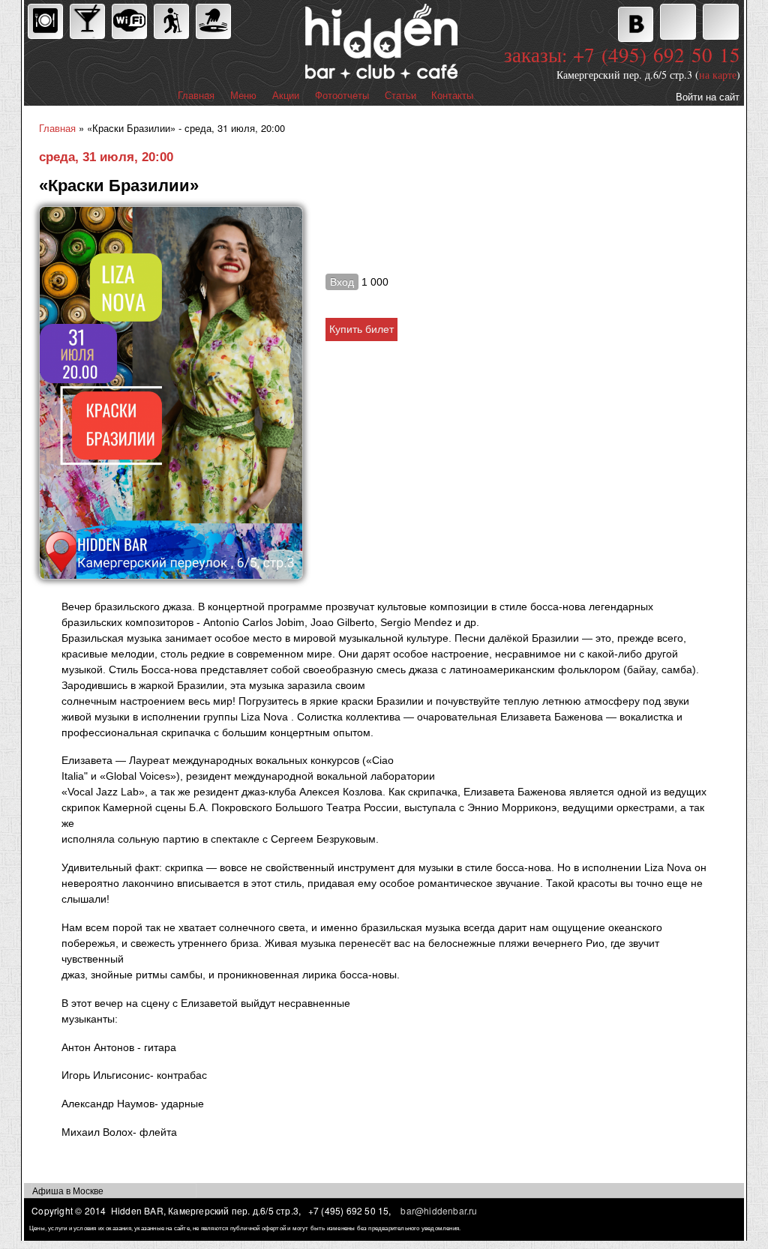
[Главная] (315, 43)
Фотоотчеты (342, 95)
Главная (196, 95)
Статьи (400, 95)
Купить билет (361, 329)
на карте (717, 74)
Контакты (452, 95)
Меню (243, 95)
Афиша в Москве (68, 1190)
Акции (285, 95)
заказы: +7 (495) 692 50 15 (622, 54)
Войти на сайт (708, 96)
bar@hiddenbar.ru (438, 1210)
